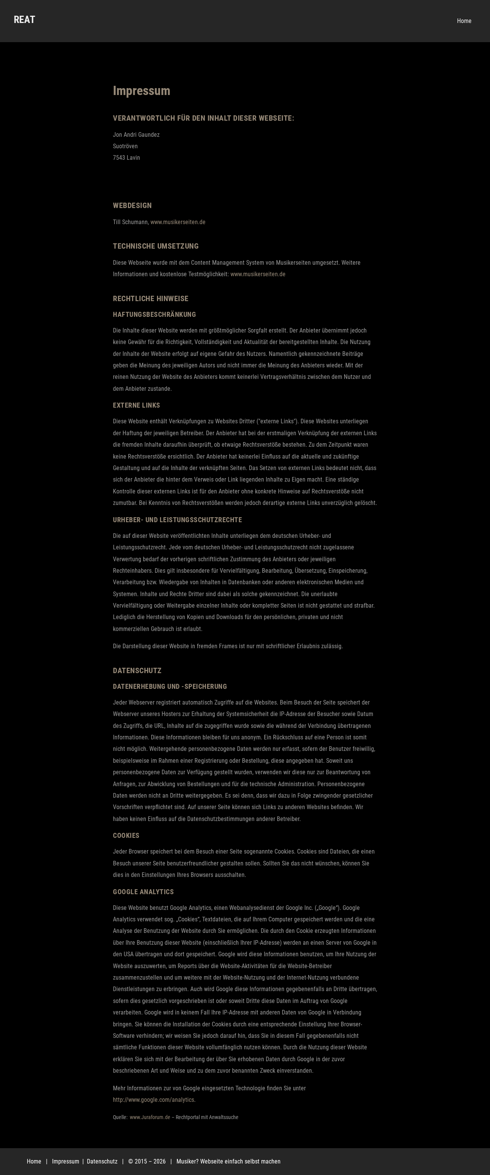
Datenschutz (103, 1161)
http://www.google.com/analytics (153, 1099)
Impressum (66, 1161)
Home (34, 1161)
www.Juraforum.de (150, 1117)
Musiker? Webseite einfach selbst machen (228, 1161)
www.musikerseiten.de (178, 222)
